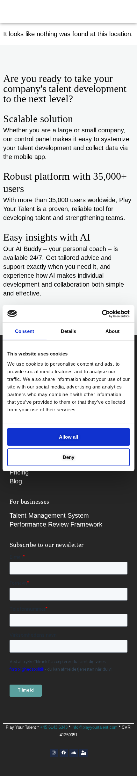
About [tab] (112, 331)
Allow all (68, 436)
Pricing (19, 472)
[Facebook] (64, 753)
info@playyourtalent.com (95, 727)
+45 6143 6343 (54, 727)
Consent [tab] (24, 331)
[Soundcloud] (73, 753)
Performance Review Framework (56, 524)
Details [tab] (68, 331)
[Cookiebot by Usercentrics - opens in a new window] (102, 313)
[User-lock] (83, 753)
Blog (16, 481)
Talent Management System (49, 515)
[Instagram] (54, 753)
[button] (119, 11)
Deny (68, 457)
